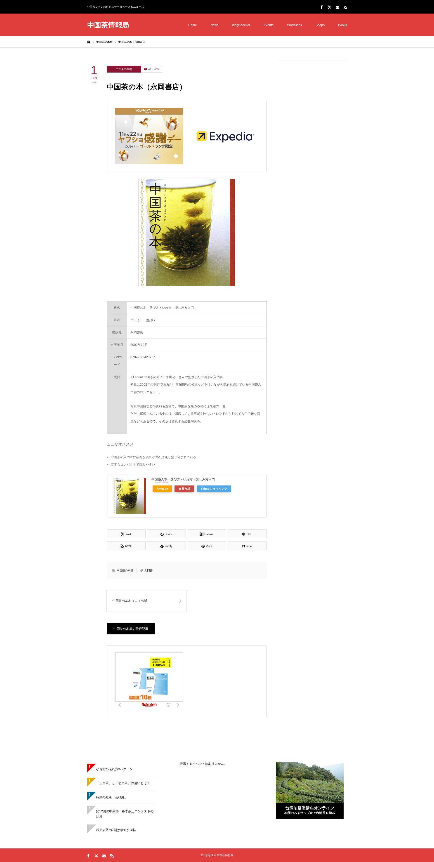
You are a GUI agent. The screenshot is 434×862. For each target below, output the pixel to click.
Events (269, 25)
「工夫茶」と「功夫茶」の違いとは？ (123, 783)
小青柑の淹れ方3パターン (114, 769)
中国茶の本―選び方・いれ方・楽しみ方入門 (183, 479)
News (214, 25)
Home (192, 25)
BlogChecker (241, 25)
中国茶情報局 (108, 24)
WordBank (294, 25)
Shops (320, 25)
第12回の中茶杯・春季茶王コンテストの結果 (124, 813)
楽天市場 (184, 488)
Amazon (162, 488)
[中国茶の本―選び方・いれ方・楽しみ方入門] (187, 232)
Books (342, 25)
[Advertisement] (313, 133)
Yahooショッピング (214, 488)
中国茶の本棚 (124, 69)
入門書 (148, 570)
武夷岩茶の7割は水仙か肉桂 (116, 830)
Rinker (165, 482)
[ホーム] (88, 42)
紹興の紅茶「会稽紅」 (112, 797)
